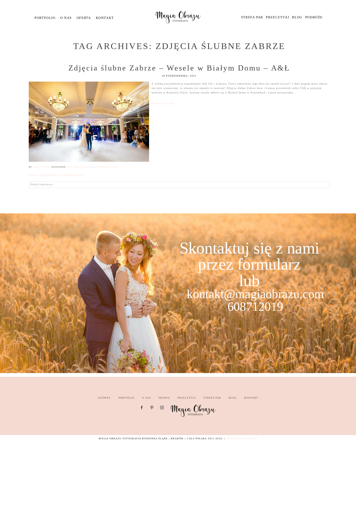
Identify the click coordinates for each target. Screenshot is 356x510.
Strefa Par (252, 17)
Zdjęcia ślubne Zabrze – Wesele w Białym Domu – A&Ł (179, 68)
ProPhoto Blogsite (241, 438)
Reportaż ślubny (106, 167)
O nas (66, 18)
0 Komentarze (56, 175)
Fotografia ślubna (80, 167)
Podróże (314, 17)
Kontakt (105, 18)
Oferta (84, 18)
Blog (297, 17)
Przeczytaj (277, 17)
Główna (104, 397)
